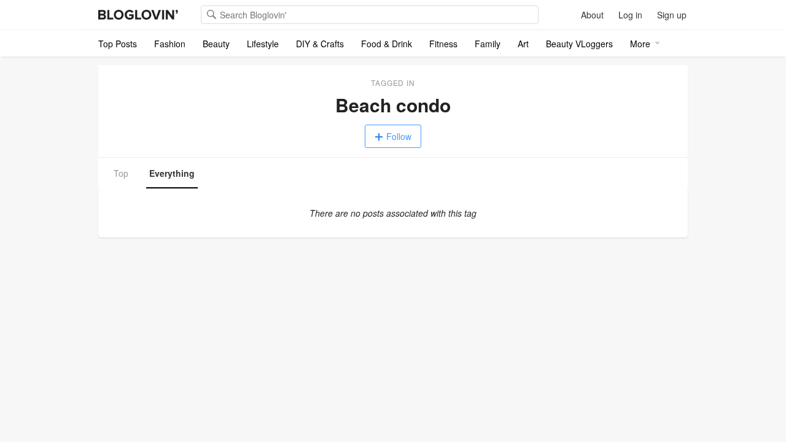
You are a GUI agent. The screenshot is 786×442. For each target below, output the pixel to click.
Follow (398, 136)
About (592, 15)
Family (487, 43)
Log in (630, 15)
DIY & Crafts (320, 43)
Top (121, 173)
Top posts (117, 43)
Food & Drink (386, 43)
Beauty (216, 43)
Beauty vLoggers (579, 43)
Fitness (443, 43)
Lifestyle (263, 43)
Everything (172, 173)
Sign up (672, 15)
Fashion (169, 43)
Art (523, 43)
